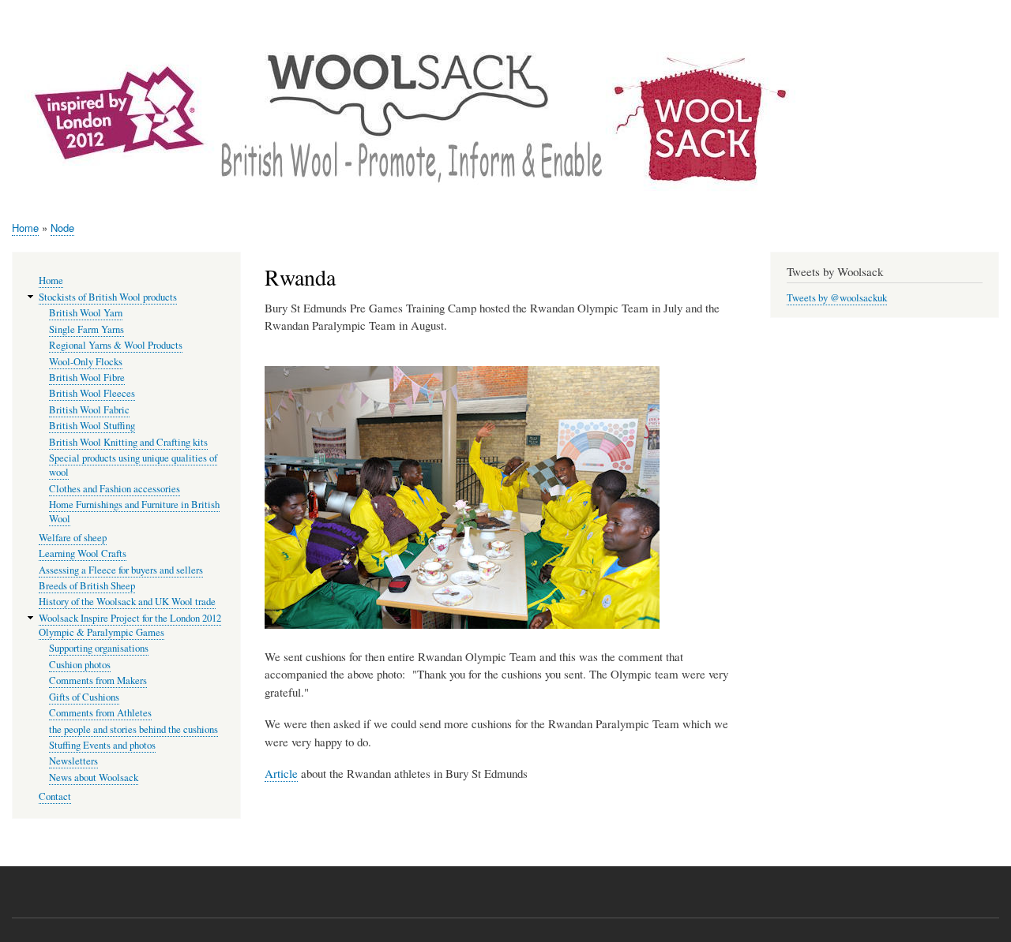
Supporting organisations (98, 648)
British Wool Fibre (87, 377)
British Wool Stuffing (92, 425)
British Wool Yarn (85, 313)
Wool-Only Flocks (85, 361)
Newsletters (73, 761)
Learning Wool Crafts (82, 553)
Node (62, 227)
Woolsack (859, 63)
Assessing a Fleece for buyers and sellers (121, 570)
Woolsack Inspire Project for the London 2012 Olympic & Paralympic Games (130, 625)
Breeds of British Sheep (87, 585)
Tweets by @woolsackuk (837, 298)
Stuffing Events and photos (102, 745)
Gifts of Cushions (84, 697)
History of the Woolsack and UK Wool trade (127, 601)
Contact (55, 796)
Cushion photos (80, 664)
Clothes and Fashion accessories (114, 488)
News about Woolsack (93, 777)
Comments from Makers (98, 680)
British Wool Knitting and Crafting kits (128, 442)
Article (281, 773)
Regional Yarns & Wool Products (115, 345)
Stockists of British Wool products (108, 297)
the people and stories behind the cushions (133, 729)
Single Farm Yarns (86, 329)
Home (25, 227)
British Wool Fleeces (92, 393)
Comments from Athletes (100, 713)
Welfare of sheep (73, 537)
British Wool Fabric (89, 410)
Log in (981, 15)
